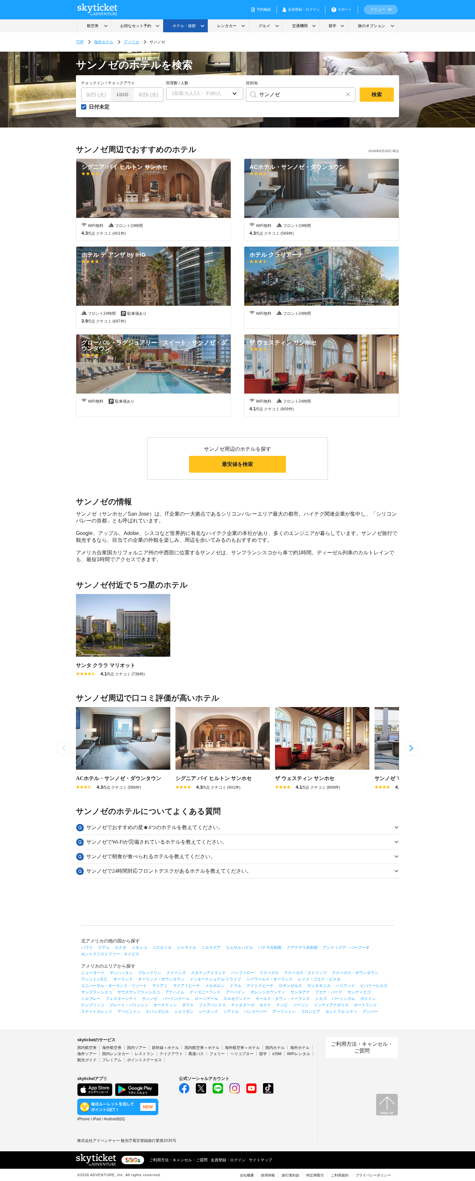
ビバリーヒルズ (373, 986)
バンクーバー (255, 1011)
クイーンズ (176, 973)
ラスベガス (269, 973)
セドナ (265, 1005)
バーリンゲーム (176, 999)
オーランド (123, 979)
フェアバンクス (212, 1005)
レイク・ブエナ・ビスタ (319, 979)
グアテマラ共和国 (302, 948)
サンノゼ (149, 999)
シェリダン (184, 1011)
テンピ (282, 1005)
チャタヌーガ (242, 1005)
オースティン (165, 1005)
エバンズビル (157, 1011)
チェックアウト (121, 83)
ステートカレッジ (96, 1011)
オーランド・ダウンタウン (161, 979)
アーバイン (235, 992)
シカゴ (321, 999)
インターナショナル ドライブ (215, 979)
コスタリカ (162, 948)
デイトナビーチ (260, 986)
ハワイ (87, 948)
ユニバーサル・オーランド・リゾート (114, 986)
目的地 (252, 83)
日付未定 (99, 106)
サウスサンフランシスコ (138, 992)
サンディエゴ (359, 992)
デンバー (370, 1011)
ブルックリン (149, 973)
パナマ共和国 (269, 948)
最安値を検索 (237, 464)
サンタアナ (300, 992)
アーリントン (284, 1011)
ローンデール (206, 999)
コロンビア (310, 1011)
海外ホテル (103, 42)
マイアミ (160, 986)
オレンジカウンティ (267, 992)
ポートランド (365, 1005)
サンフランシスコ (96, 992)
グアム (104, 948)
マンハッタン (121, 973)
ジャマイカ (186, 948)
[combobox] (293, 94)
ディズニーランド (205, 992)
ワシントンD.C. (94, 979)
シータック (208, 1011)
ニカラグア (211, 948)
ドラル (235, 986)
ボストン (368, 999)
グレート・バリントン (129, 1005)
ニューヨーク (92, 973)
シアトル (231, 1011)
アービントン (129, 1011)
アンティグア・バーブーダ (346, 948)
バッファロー (242, 973)
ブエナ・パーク (328, 992)
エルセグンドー (236, 999)
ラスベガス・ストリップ (305, 973)
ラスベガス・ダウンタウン (355, 973)
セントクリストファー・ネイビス (110, 954)
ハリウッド (345, 986)
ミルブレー (90, 999)
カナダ (120, 948)
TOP (80, 42)
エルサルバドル (239, 948)
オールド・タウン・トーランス (283, 999)
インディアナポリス (331, 1005)
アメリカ (131, 42)
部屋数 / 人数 (177, 83)
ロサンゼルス (290, 986)
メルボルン (215, 986)
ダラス (188, 1005)
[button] (204, 93)
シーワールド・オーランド (269, 979)
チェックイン (92, 83)
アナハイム (175, 992)
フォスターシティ (121, 999)
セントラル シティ (341, 1011)
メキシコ (139, 948)
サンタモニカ (319, 986)
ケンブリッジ (92, 1005)
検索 (377, 94)
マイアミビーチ (186, 986)
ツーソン (301, 1005)
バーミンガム (343, 999)
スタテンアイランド (208, 973)
